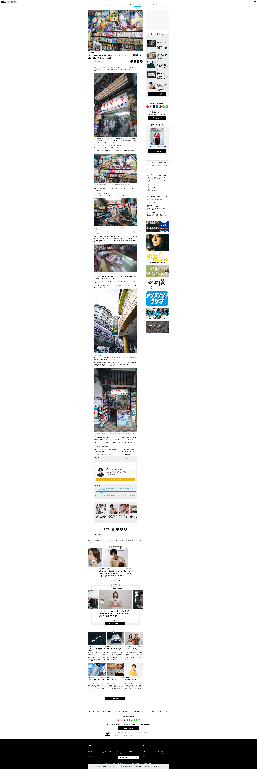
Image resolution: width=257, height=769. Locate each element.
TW (131, 61)
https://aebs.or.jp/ (138, 735)
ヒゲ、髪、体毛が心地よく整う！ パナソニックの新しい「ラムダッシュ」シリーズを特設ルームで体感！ (117, 573)
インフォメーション (163, 4)
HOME (90, 540)
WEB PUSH (166, 106)
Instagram (147, 106)
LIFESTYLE (92, 53)
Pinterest (160, 106)
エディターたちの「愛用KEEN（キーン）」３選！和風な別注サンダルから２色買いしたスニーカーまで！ (162, 57)
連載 (153, 4)
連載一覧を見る (115, 698)
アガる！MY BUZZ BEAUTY (96, 679)
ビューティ (117, 4)
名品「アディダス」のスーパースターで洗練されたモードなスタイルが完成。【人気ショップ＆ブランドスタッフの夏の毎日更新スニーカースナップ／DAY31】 (162, 46)
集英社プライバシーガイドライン (120, 763)
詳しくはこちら (157, 766)
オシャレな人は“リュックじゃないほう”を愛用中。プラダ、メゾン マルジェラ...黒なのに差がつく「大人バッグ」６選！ (162, 67)
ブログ (131, 4)
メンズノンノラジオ (131, 649)
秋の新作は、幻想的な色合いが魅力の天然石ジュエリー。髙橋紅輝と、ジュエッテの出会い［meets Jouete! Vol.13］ (112, 517)
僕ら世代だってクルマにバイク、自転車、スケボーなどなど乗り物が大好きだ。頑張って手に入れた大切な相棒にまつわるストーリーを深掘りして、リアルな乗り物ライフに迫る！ (115, 656)
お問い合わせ (131, 763)
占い (157, 4)
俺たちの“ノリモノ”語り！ (115, 649)
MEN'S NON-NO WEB (5, 2)
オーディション (96, 4)
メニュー (255, 1)
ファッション (111, 4)
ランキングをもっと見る (157, 94)
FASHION (132, 569)
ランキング (103, 4)
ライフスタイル (137, 4)
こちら (101, 460)
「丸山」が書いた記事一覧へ (115, 479)
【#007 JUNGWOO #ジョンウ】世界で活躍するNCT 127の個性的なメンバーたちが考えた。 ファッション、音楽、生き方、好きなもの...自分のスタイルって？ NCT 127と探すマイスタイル (115, 495)
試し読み (158, 151)
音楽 (100, 534)
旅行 (96, 534)
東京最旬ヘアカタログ (132, 679)
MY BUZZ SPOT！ (112, 679)
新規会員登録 (158, 118)
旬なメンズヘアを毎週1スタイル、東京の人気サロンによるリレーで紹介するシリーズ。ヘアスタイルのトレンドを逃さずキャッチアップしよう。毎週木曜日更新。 (134, 687)
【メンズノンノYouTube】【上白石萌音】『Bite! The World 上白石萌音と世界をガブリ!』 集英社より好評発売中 (115, 613)
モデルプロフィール (146, 4)
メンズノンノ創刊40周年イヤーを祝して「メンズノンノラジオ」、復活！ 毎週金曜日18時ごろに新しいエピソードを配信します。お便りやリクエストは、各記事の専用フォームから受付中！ (133, 656)
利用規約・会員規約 (148, 763)
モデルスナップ (124, 4)
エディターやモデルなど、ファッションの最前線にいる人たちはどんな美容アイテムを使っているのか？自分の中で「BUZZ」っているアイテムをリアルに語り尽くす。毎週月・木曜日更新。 (96, 687)
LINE (141, 61)
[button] (102, 521)
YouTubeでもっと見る (117, 623)
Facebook (157, 106)
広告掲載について (139, 763)
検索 (252, 1)
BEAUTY (105, 569)
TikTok (150, 106)
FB (135, 61)
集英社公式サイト (108, 763)
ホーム (90, 4)
